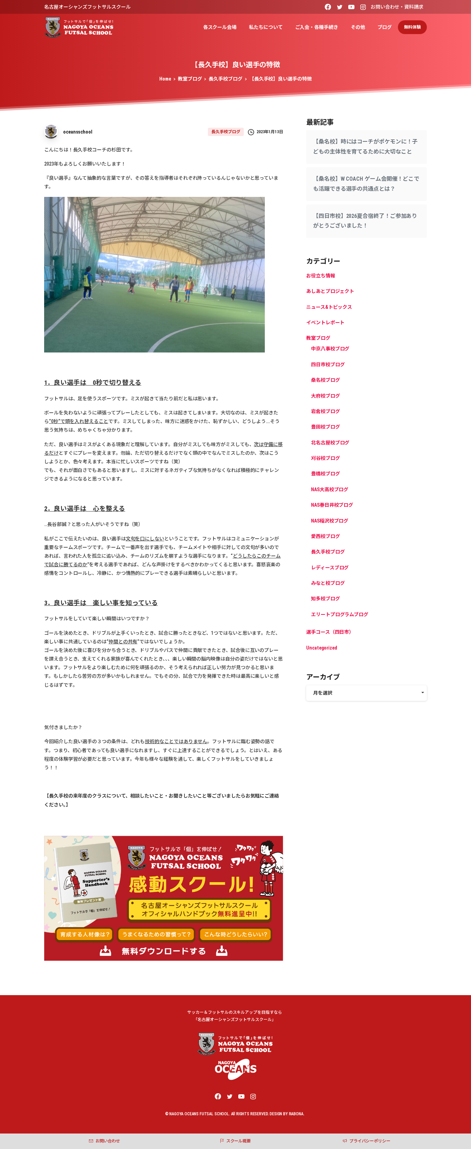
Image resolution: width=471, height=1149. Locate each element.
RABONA (296, 1113)
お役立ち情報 (320, 275)
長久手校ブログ (225, 79)
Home (165, 79)
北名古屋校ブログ (330, 442)
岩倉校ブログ (325, 411)
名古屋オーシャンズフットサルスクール (87, 7)
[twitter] (339, 7)
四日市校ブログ (327, 364)
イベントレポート (325, 322)
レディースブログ (330, 567)
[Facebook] (328, 7)
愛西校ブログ (325, 536)
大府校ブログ (325, 396)
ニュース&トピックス (329, 307)
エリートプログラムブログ (339, 614)
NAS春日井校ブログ (332, 505)
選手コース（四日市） (330, 632)
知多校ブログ (325, 599)
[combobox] (366, 693)
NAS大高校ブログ (329, 489)
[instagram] (363, 7)
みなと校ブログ (327, 583)
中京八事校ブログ (330, 349)
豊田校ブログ (325, 427)
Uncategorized (321, 648)
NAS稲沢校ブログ (329, 521)
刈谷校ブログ (325, 458)
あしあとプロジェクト (330, 291)
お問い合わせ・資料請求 (397, 7)
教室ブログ (190, 79)
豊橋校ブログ (325, 474)
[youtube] (351, 7)
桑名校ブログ (325, 380)
